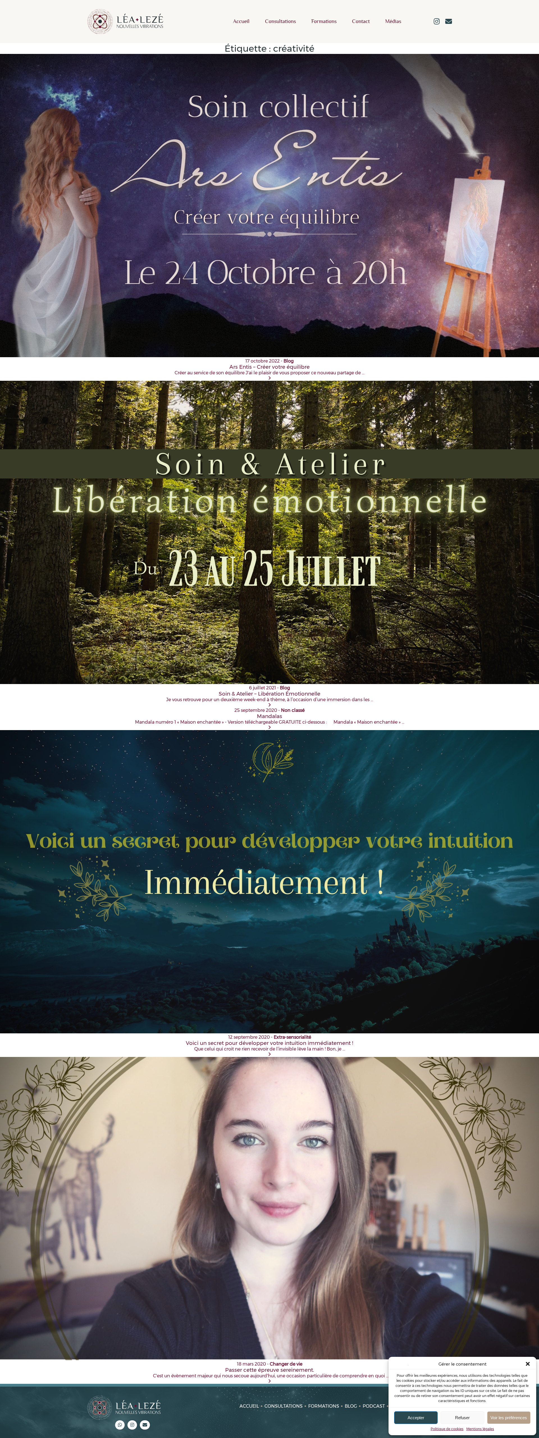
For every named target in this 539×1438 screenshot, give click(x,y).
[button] (528, 1364)
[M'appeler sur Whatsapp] (120, 1425)
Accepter (416, 1417)
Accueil (241, 21)
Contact (361, 21)
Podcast (374, 1406)
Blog (351, 1406)
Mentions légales (480, 1429)
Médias (393, 21)
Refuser (462, 1417)
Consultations (280, 21)
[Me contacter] (448, 22)
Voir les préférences (508, 1417)
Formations (324, 21)
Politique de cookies (447, 1429)
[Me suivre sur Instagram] (437, 22)
